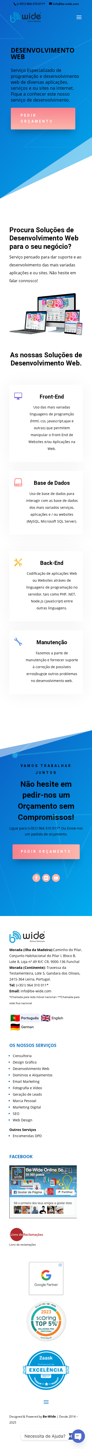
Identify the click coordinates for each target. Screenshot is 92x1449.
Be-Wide (49, 1416)
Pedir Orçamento (37, 118)
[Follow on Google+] (46, 878)
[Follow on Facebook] (36, 878)
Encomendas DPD (27, 1135)
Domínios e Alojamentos (33, 1075)
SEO (16, 1113)
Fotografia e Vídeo (27, 1088)
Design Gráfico (25, 1062)
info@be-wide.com (36, 991)
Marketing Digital (27, 1107)
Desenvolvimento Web (31, 1068)
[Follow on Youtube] (56, 878)
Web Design (22, 1120)
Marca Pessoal (24, 1100)
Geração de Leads (27, 1094)
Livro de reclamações (22, 1244)
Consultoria (22, 1055)
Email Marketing (26, 1081)
